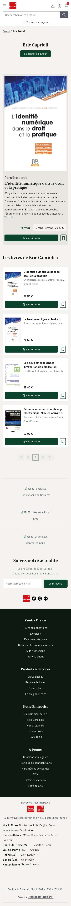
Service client (35, 656)
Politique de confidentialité (35, 762)
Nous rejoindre (35, 725)
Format (25, 227)
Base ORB (35, 737)
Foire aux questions (35, 627)
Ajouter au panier (31, 237)
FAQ (35, 518)
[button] (35, 203)
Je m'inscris (55, 583)
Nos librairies (35, 719)
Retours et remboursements (35, 645)
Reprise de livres (35, 682)
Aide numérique (35, 651)
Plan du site (35, 785)
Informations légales (35, 757)
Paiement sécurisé (35, 639)
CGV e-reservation (36, 780)
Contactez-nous (35, 543)
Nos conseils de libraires (35, 495)
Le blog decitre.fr (35, 694)
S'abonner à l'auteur (35, 53)
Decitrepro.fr (35, 731)
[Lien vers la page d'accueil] (12, 5)
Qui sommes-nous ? (36, 714)
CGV (35, 774)
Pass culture (35, 688)
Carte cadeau (35, 676)
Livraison (35, 633)
